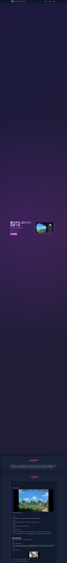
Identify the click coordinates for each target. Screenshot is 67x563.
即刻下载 (54, 1)
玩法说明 (45, 1)
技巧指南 (50, 1)
